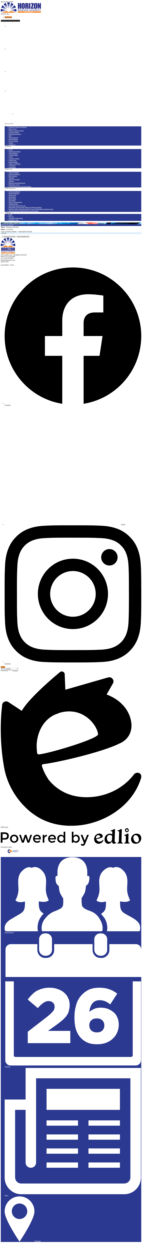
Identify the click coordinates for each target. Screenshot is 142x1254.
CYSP (10, 57)
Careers (11, 43)
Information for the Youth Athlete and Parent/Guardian (25, 108)
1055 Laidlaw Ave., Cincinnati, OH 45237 (14, 255)
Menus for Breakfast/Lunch (17, 83)
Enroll (10, 115)
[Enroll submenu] (12, 213)
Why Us (11, 117)
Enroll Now (8, 17)
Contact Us (12, 45)
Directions (37, 1241)
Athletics (11, 82)
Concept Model (13, 55)
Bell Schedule (13, 76)
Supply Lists (12, 95)
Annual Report (13, 54)
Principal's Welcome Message (18, 27)
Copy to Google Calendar (9, 231)
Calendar (3, 233)
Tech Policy (12, 101)
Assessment (12, 68)
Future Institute (13, 62)
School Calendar (14, 73)
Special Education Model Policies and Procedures (24, 111)
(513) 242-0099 (10, 256)
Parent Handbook (14, 94)
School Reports (13, 38)
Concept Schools (14, 33)
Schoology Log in (14, 85)
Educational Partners (15, 34)
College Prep (12, 61)
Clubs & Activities (14, 80)
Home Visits (12, 99)
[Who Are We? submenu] (5, 26)
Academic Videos (14, 59)
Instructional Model (14, 52)
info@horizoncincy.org (8, 260)
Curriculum (12, 66)
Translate (15, 670)
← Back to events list (8, 236)
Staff (10, 36)
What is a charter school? (16, 31)
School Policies (13, 40)
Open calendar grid (23, 236)
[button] (5, 148)
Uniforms (11, 78)
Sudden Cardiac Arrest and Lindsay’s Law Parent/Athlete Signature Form (31, 109)
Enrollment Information (16, 118)
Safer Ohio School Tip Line (17, 106)
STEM (11, 50)
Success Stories (13, 41)
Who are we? (13, 29)
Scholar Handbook (14, 92)
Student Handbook (14, 75)
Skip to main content (7, 1)
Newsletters (12, 97)
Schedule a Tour (13, 120)
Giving (3, 667)
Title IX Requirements (15, 102)
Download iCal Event (25, 231)
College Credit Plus (14, 64)
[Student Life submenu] (5, 71)
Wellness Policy (13, 104)
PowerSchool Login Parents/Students (20, 87)
